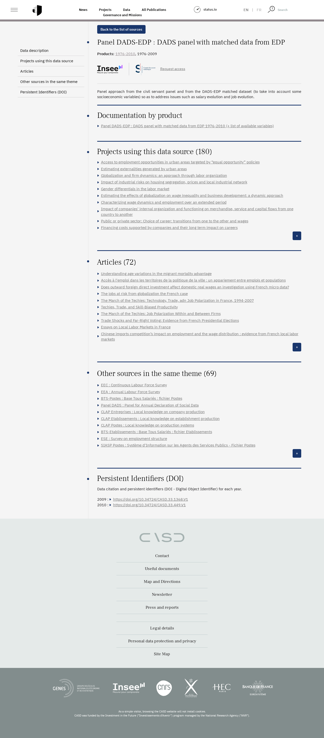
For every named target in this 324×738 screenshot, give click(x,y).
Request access (172, 69)
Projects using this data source (46, 60)
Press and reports (162, 607)
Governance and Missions (122, 15)
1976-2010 (125, 53)
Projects (105, 10)
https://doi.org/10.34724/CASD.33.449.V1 (149, 504)
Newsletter (162, 594)
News (83, 10)
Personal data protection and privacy (162, 641)
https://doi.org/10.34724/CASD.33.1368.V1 (150, 499)
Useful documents (162, 569)
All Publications (154, 10)
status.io (210, 9)
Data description (34, 50)
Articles (26, 71)
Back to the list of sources (121, 29)
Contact (162, 556)
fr (259, 9)
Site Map (162, 654)
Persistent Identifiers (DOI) (43, 92)
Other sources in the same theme (48, 81)
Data (126, 10)
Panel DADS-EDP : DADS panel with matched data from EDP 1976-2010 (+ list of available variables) (187, 125)
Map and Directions (162, 581)
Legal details (162, 628)
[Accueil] (37, 10)
